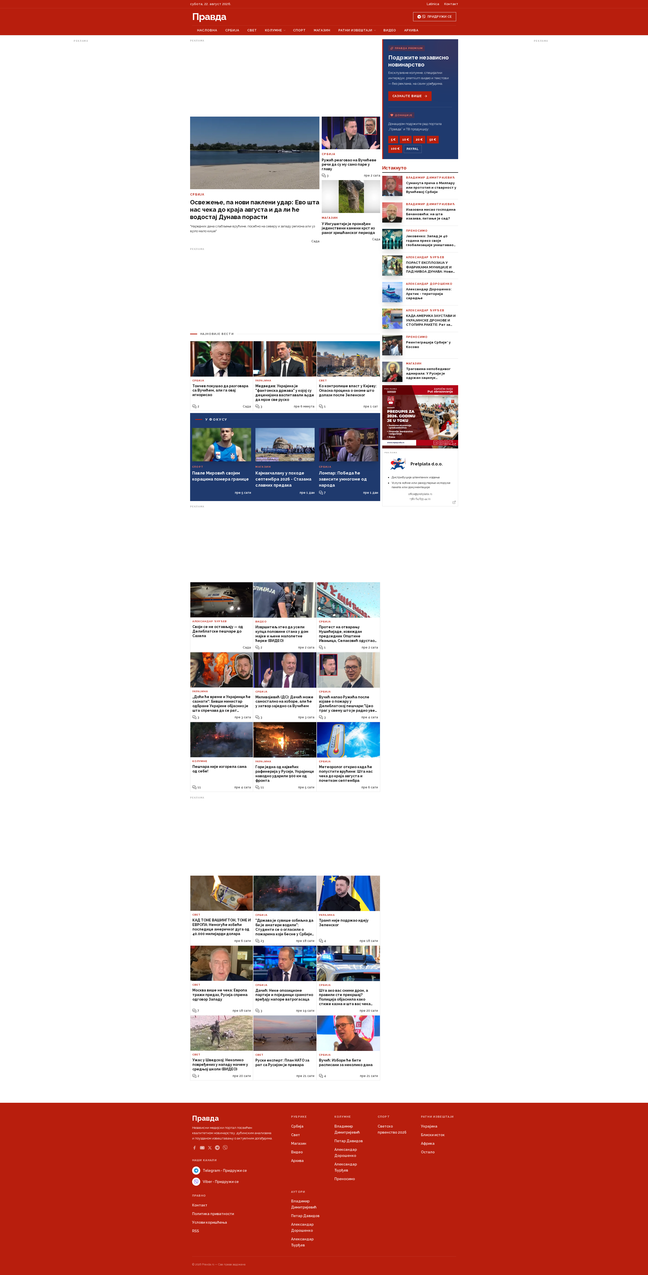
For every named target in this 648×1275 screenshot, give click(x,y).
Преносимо (344, 1179)
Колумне (273, 30)
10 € (405, 139)
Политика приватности (213, 1214)
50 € (432, 139)
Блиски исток (433, 1135)
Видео (389, 30)
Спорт (299, 30)
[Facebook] (194, 1148)
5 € (393, 139)
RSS (195, 1231)
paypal (413, 149)
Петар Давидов (348, 1141)
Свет (252, 30)
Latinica (433, 4)
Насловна (207, 30)
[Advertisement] (94, 120)
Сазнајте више (407, 96)
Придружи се (440, 16)
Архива (411, 30)
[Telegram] (217, 1147)
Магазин (322, 30)
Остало (428, 1152)
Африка (428, 1143)
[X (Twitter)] (210, 1148)
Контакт (451, 4)
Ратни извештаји (355, 30)
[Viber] (225, 1147)
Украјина (429, 1126)
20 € (419, 139)
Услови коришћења (209, 1222)
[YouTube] (202, 1147)
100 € (395, 148)
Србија (232, 30)
